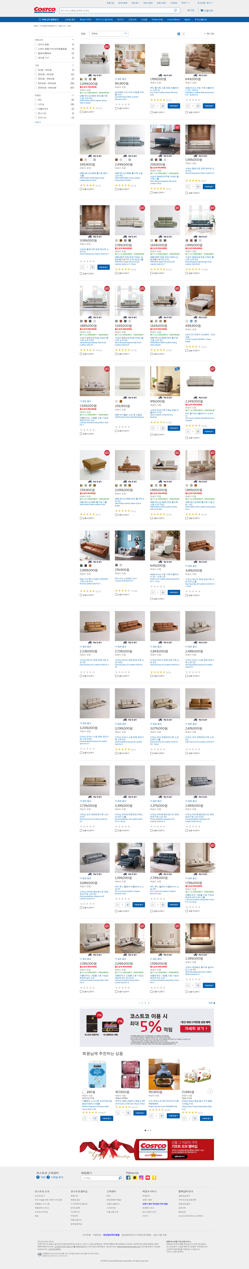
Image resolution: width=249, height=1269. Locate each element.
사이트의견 (111, 1208)
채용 (36, 1216)
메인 (36, 26)
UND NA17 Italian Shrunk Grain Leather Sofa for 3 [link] (162, 263)
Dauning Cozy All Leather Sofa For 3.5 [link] (93, 820)
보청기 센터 (147, 1200)
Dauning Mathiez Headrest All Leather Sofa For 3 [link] (162, 820)
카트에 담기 (174, 106)
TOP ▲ (212, 1003)
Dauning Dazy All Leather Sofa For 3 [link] (94, 664)
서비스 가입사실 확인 (175, 1251)
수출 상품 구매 (112, 1212)
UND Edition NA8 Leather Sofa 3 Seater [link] (128, 504)
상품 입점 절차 (184, 1204)
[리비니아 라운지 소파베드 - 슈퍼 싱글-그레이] (196, 321)
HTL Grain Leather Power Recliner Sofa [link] (164, 93)
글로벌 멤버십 (76, 1224)
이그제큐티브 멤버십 (79, 1204)
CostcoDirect (173, 19)
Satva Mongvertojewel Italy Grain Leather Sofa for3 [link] (128, 343)
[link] (95, 72)
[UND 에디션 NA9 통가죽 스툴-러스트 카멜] (94, 485)
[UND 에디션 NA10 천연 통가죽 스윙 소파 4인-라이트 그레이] (90, 79)
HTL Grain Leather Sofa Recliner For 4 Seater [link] (199, 419)
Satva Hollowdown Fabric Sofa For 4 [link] (199, 173)
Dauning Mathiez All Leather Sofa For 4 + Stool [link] (128, 820)
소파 (69, 26)
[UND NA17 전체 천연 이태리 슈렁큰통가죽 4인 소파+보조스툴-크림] (116, 240)
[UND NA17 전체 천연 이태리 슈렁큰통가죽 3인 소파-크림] (152, 240)
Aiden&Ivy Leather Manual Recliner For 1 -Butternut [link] (199, 93)
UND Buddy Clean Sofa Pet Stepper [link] (129, 417)
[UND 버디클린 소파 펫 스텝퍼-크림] (116, 401)
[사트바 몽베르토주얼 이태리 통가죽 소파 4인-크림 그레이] (187, 240)
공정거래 (182, 1208)
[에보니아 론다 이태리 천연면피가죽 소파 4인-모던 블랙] (86, 565)
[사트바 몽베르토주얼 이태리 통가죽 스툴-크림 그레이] (152, 160)
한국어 (184, 3)
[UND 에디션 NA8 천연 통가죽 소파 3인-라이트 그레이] (125, 485)
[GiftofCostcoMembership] (147, 1159)
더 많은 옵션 (120, 79)
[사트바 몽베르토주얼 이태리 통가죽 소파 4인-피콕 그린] (196, 240)
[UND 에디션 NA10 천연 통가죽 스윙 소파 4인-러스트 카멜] (94, 79)
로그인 (190, 10)
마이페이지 (75, 1212)
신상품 (144, 19)
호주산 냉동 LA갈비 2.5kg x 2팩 (130, 1101)
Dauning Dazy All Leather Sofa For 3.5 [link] (129, 665)
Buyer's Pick (85, 19)
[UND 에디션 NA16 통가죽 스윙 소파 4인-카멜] (116, 160)
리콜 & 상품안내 (113, 1204)
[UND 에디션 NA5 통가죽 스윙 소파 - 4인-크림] (187, 485)
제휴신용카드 (76, 1220)
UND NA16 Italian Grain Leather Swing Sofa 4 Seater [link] (127, 179)
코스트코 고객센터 (47, 1173)
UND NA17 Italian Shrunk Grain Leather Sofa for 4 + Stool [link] (127, 263)
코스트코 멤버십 (79, 1191)
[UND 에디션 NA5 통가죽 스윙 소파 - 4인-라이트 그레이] (191, 485)
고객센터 (111, 1191)
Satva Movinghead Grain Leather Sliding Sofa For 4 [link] (198, 973)
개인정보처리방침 (111, 1234)
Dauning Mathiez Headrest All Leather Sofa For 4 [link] (92, 897)
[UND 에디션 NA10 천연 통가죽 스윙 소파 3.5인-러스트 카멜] (165, 485)
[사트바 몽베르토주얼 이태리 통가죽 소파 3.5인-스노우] (94, 321)
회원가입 (74, 1196)
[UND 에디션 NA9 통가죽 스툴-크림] (86, 485)
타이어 (120, 19)
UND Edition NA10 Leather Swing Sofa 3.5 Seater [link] (163, 508)
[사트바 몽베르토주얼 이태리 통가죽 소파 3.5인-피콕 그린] (90, 321)
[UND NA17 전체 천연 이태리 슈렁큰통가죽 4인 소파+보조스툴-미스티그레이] (125, 240)
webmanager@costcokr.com (128, 1246)
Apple (187, 19)
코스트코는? (40, 1196)
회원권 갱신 (75, 1200)
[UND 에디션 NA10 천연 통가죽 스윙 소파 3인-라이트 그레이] (160, 321)
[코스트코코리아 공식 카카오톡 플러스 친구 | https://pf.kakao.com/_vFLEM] (135, 1178)
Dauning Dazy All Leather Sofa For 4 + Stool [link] (200, 585)
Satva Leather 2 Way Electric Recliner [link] (161, 416)
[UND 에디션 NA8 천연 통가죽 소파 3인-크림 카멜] (116, 485)
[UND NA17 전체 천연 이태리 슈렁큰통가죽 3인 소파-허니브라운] (156, 240)
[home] (45, 10)
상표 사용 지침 (160, 1234)
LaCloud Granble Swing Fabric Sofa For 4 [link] (164, 981)
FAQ (108, 1196)
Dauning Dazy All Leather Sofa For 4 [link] (164, 664)
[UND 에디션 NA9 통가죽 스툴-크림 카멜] (81, 485)
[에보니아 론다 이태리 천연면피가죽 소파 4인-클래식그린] (81, 565)
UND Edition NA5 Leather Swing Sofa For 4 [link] (200, 508)
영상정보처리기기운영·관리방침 (136, 1234)
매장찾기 (86, 1173)
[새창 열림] (40, 1255)
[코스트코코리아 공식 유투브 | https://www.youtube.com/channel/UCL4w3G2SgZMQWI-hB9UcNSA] (148, 1178)
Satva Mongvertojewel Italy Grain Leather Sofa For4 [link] (198, 263)
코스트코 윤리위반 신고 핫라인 (190, 1216)
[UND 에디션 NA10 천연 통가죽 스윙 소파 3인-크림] (156, 321)
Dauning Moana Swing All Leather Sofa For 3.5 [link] (93, 742)
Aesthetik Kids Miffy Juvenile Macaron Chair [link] (126, 98)
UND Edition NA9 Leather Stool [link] (92, 504)
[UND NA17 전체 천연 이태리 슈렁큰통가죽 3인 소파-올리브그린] (165, 240)
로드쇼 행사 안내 (149, 1212)
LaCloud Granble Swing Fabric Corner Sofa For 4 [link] (127, 981)
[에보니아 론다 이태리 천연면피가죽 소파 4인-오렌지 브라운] (90, 565)
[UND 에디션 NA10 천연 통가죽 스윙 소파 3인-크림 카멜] (152, 321)
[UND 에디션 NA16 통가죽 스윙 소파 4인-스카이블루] (130, 160)
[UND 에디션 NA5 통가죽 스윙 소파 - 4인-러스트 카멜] (196, 485)
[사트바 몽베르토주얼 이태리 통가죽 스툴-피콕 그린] (160, 160)
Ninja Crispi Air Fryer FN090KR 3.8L (163, 1106)
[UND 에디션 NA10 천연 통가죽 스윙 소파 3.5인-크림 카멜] (152, 485)
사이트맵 (86, 1234)
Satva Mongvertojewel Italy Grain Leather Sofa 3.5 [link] (93, 343)
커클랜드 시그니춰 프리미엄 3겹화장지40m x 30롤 (97, 1102)
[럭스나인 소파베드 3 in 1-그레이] (116, 565)
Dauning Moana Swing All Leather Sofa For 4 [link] (128, 743)
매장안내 (146, 1196)
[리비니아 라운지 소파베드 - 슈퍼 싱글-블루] (191, 321)
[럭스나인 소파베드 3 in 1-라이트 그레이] (121, 565)
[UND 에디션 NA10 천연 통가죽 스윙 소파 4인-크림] (86, 79)
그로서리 (132, 19)
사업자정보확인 (54, 1249)
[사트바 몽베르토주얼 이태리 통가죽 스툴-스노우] (165, 160)
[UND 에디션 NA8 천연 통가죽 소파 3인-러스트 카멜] (130, 485)
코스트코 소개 (42, 1191)
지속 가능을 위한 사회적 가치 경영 (48, 1200)
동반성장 (182, 1212)
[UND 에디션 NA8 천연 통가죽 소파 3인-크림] (121, 485)
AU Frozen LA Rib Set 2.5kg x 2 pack (130, 1104)
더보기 (38, 122)
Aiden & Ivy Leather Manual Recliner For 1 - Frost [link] (164, 580)
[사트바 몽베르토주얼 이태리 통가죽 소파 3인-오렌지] (121, 321)
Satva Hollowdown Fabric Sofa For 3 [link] (94, 254)
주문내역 (74, 1216)
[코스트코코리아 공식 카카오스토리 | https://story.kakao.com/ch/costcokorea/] (154, 1178)
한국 (208, 3)
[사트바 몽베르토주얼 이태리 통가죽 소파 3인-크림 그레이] (116, 321)
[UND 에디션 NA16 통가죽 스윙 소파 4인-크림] (121, 160)
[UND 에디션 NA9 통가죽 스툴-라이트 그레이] (90, 485)
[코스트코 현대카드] (147, 1045)
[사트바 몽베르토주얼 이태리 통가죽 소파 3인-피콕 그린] (125, 321)
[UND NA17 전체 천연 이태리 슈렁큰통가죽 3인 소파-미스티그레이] (160, 240)
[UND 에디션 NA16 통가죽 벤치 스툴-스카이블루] (94, 160)
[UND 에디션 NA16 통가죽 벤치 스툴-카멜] (81, 160)
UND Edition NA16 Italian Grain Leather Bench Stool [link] (92, 179)
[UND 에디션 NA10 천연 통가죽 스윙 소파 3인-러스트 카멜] (165, 321)
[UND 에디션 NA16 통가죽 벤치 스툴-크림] (86, 160)
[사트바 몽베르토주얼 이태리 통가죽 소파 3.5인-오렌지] (86, 321)
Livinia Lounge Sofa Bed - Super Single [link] (198, 340)
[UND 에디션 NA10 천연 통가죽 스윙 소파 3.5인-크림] (156, 485)
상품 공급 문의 (184, 1196)
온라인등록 (75, 1208)
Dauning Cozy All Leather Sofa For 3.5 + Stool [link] (164, 743)
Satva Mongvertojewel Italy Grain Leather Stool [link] (163, 182)
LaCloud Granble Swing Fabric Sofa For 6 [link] (94, 981)
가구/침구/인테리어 (48, 26)
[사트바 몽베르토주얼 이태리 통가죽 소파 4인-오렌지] (191, 240)
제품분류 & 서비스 (42, 1208)
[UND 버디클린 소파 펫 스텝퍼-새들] (121, 401)
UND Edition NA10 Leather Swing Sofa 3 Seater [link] (163, 343)
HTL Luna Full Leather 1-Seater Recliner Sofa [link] (127, 892)
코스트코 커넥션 (41, 1212)
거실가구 (61, 26)
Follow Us (132, 1173)
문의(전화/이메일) (114, 1200)
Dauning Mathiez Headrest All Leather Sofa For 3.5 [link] (197, 820)
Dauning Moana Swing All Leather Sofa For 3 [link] (199, 665)
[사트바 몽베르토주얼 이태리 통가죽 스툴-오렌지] (156, 160)
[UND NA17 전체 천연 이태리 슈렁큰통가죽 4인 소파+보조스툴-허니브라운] (121, 240)
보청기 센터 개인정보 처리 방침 (155, 1204)
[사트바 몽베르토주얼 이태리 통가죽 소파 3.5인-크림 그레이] (81, 321)
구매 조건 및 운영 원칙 (187, 1200)
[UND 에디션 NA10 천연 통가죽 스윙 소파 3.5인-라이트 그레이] (160, 485)
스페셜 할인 (70, 19)
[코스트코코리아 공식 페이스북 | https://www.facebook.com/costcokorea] (128, 1178)
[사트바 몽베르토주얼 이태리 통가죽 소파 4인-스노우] (200, 240)
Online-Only (157, 19)
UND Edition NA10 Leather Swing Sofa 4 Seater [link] (93, 101)
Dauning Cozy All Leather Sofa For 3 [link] (199, 742)
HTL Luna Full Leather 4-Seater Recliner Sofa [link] (163, 892)
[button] (177, 10)
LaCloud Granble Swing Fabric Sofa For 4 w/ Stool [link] (199, 900)
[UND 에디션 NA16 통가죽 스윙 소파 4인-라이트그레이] (125, 160)
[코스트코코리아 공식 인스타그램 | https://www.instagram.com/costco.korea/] (141, 1178)
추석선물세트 (201, 19)
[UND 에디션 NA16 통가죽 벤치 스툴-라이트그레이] (90, 160)
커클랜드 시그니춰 (42, 1204)
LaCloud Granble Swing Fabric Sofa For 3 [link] (94, 423)
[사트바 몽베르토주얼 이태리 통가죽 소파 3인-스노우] (130, 321)
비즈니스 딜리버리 (104, 19)
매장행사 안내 (148, 1208)
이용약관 (97, 1234)
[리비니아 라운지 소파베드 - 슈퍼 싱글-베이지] (187, 321)
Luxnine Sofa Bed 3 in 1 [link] (124, 581)
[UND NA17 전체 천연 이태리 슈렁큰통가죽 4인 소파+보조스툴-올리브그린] (130, 240)
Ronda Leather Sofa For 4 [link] (90, 583)
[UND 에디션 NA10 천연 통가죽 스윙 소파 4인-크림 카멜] (81, 79)
